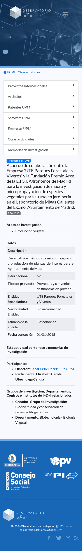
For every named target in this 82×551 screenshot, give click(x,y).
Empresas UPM (19, 128)
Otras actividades (29, 72)
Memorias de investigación (28, 150)
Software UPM (19, 118)
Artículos (15, 96)
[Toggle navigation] (66, 12)
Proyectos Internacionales (27, 86)
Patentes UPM (19, 107)
